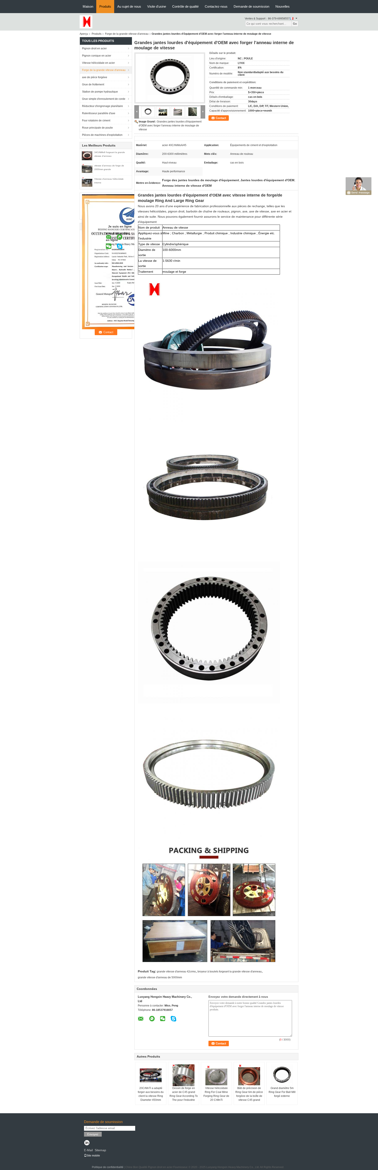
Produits (105, 6)
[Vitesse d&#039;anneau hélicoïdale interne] (87, 182)
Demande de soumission (251, 6)
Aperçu (84, 33)
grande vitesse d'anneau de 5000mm (160, 977)
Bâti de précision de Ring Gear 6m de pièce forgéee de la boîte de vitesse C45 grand (249, 1094)
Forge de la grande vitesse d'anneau (127, 33)
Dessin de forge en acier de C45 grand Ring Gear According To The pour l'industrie (184, 1094)
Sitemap (100, 1150)
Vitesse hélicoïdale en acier (98, 62)
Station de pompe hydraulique (100, 91)
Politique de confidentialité (107, 1167)
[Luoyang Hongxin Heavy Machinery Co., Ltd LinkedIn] (86, 1143)
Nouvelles (282, 6)
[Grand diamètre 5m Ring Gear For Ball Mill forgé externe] (282, 1075)
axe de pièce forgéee (94, 77)
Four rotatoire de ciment (96, 120)
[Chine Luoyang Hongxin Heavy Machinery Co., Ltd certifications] (127, 261)
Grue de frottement (93, 84)
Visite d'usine (156, 6)
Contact (221, 118)
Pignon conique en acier (96, 55)
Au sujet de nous (129, 6)
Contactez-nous (216, 6)
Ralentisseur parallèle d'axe (98, 113)
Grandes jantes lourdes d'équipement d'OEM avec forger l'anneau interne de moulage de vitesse (170, 125)
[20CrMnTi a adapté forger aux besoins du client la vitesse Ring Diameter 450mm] (150, 1075)
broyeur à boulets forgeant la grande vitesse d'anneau (230, 971)
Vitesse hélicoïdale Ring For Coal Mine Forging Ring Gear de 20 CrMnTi (216, 1094)
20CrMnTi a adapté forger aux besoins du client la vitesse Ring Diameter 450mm (151, 1094)
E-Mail (88, 1150)
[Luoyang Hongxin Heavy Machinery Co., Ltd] (86, 21)
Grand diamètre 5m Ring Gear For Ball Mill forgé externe (282, 1092)
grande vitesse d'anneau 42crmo (176, 971)
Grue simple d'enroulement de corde (103, 98)
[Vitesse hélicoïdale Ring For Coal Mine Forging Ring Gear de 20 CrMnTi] (216, 1075)
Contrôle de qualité (185, 6)
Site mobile (93, 1155)
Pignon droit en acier (94, 48)
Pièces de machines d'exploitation (102, 134)
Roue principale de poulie (97, 127)
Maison (88, 6)
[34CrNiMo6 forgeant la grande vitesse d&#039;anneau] (87, 155)
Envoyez (92, 1134)
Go (295, 23)
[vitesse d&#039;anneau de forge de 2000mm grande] (87, 168)
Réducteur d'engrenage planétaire (102, 106)
